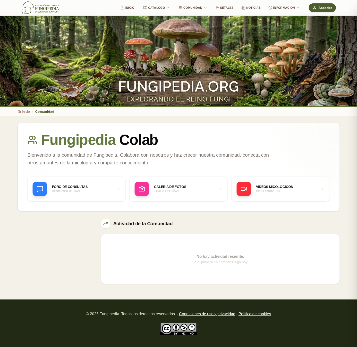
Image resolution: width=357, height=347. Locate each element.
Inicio (130, 7)
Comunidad (193, 7)
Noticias (253, 7)
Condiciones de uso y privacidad (207, 314)
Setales (227, 7)
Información (284, 7)
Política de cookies (254, 314)
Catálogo (156, 7)
